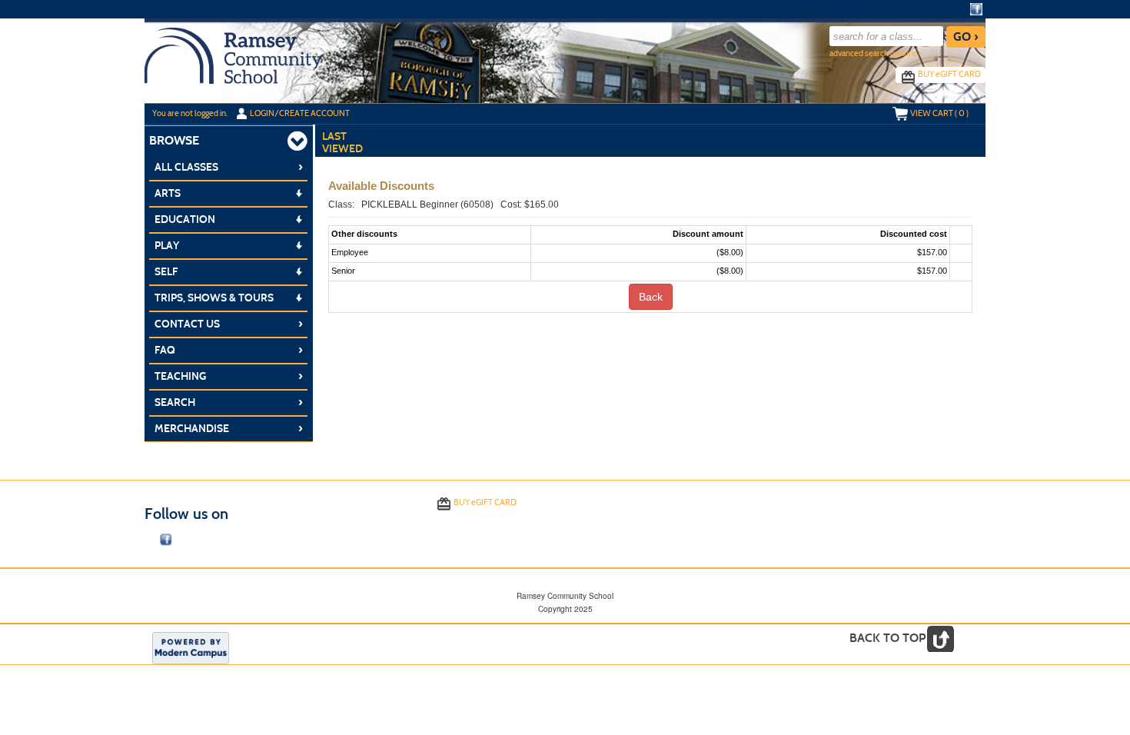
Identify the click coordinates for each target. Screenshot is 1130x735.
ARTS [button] (168, 193)
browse (174, 140)
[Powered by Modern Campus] (190, 647)
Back (651, 297)
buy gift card (949, 73)
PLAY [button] (167, 245)
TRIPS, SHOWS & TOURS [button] (214, 297)
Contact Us (229, 324)
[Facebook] (976, 9)
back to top (887, 637)
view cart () (939, 113)
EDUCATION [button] (185, 219)
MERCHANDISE (229, 428)
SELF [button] (166, 271)
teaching (229, 376)
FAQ (229, 350)
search (229, 402)
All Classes (229, 167)
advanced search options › (875, 53)
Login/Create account (300, 113)
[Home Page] (233, 54)
